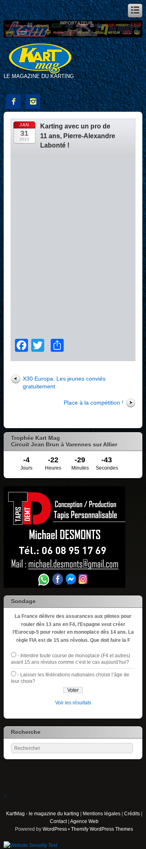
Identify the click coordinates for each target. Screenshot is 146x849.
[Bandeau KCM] (73, 35)
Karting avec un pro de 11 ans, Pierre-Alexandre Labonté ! (77, 136)
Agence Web (84, 821)
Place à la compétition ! (93, 402)
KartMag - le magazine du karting (42, 813)
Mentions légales (101, 813)
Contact (58, 821)
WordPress (55, 829)
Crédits (132, 813)
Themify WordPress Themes (102, 829)
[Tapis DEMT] (64, 586)
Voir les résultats (73, 702)
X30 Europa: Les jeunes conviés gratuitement (64, 382)
